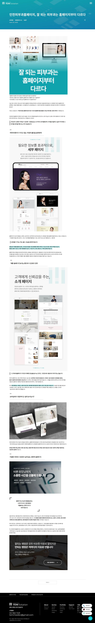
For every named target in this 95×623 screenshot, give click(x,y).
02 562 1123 (14, 613)
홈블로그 (81, 612)
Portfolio (63, 605)
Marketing (54, 610)
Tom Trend (71, 608)
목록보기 (47, 582)
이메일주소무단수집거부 (37, 594)
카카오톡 (81, 608)
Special (53, 607)
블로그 (80, 606)
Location (46, 608)
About (46, 605)
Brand (53, 608)
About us (46, 607)
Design (53, 612)
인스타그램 (81, 610)
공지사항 (71, 606)
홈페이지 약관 (12, 594)
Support (71, 605)
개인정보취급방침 (23, 594)
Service (54, 605)
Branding (62, 607)
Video (61, 612)
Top (90, 618)
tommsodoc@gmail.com (21, 615)
